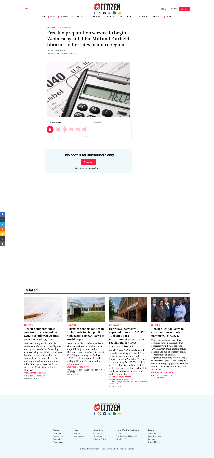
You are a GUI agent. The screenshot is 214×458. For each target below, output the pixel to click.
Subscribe (88, 162)
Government (64, 28)
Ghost (115, 449)
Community (96, 17)
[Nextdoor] (114, 12)
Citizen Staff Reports (57, 50)
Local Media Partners (127, 430)
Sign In (174, 9)
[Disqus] (88, 210)
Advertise (157, 17)
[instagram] (104, 12)
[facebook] (94, 12)
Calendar (81, 17)
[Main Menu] (26, 9)
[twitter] (99, 12)
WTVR (119, 433)
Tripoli (121, 449)
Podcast (111, 17)
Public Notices (127, 17)
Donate (184, 9)
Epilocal (131, 449)
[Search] (31, 9)
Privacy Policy (99, 439)
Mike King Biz (122, 439)
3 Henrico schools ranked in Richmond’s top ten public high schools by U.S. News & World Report (85, 334)
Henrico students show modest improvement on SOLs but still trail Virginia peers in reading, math (41, 334)
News (52, 17)
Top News (51, 28)
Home (43, 17)
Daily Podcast (154, 436)
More (168, 17)
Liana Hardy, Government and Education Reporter (86, 371)
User (76, 430)
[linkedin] (109, 12)
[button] (2, 214)
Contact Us (98, 433)
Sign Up (76, 433)
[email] (119, 12)
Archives (152, 433)
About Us (143, 17)
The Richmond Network (126, 436)
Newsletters (66, 17)
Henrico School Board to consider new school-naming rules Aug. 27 (167, 332)
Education (29, 325)
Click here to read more (35, 373)
